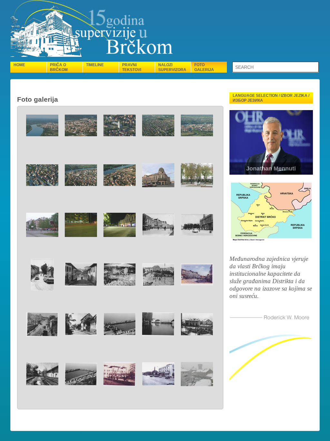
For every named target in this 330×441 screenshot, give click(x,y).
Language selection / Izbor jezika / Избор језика (271, 98)
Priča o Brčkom (59, 67)
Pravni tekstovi (131, 67)
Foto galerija (204, 67)
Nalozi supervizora (172, 67)
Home (19, 65)
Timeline (95, 65)
